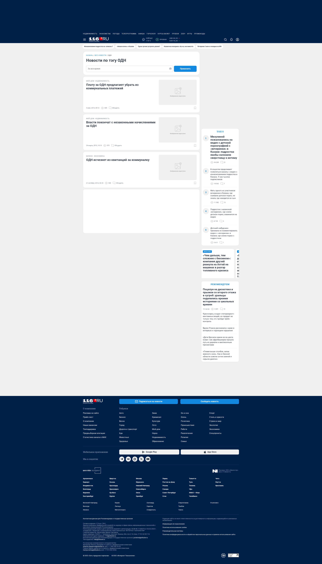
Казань (89, 55)
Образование (158, 441)
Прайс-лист (88, 417)
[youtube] (147, 459)
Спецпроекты (215, 433)
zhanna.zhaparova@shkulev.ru (93, 546)
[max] (134, 459)
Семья (184, 441)
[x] (141, 459)
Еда (121, 433)
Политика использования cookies (175, 527)
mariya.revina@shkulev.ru (91, 550)
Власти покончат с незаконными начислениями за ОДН (120, 124)
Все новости (100, 55)
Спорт (212, 413)
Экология (213, 425)
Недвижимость (90, 34)
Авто (121, 413)
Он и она (185, 413)
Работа (184, 429)
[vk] (128, 459)
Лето (154, 425)
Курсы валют (164, 34)
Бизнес (122, 417)
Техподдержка (89, 429)
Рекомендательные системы (173, 531)
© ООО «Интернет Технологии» (123, 556)
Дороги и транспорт (128, 429)
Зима (154, 413)
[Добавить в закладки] (195, 107)
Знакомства (105, 34)
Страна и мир (215, 421)
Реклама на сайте (91, 413)
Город (121, 425)
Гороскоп (151, 34)
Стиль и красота (216, 417)
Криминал (156, 417)
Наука (154, 433)
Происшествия (187, 425)
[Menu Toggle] (85, 39)
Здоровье (123, 441)
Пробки (175, 34)
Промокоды (199, 34)
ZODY (183, 34)
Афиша (141, 34)
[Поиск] (225, 39)
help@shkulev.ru (99, 539)
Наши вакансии (90, 425)
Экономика (214, 429)
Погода (116, 34)
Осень (183, 417)
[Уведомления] (231, 39)
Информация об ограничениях (174, 524)
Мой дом (156, 429)
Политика (185, 421)
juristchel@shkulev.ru (140, 538)
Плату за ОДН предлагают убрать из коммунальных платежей (112, 86)
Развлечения (187, 433)
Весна (122, 421)
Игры (189, 34)
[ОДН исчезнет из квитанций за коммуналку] (178, 167)
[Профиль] (237, 39)
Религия (184, 437)
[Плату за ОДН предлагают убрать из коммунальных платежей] (178, 92)
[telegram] (121, 459)
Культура (156, 421)
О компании (88, 421)
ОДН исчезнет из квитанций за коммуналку (117, 160)
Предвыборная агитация (94, 433)
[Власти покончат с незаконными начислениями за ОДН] (178, 129)
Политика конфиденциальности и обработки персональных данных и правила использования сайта (199, 534)
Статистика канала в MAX (94, 437)
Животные (124, 437)
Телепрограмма (129, 34)
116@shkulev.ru (110, 536)
